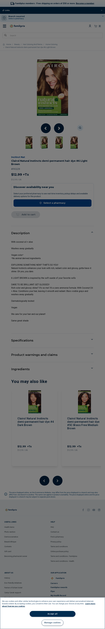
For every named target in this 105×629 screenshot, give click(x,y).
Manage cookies (52, 622)
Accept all (53, 614)
